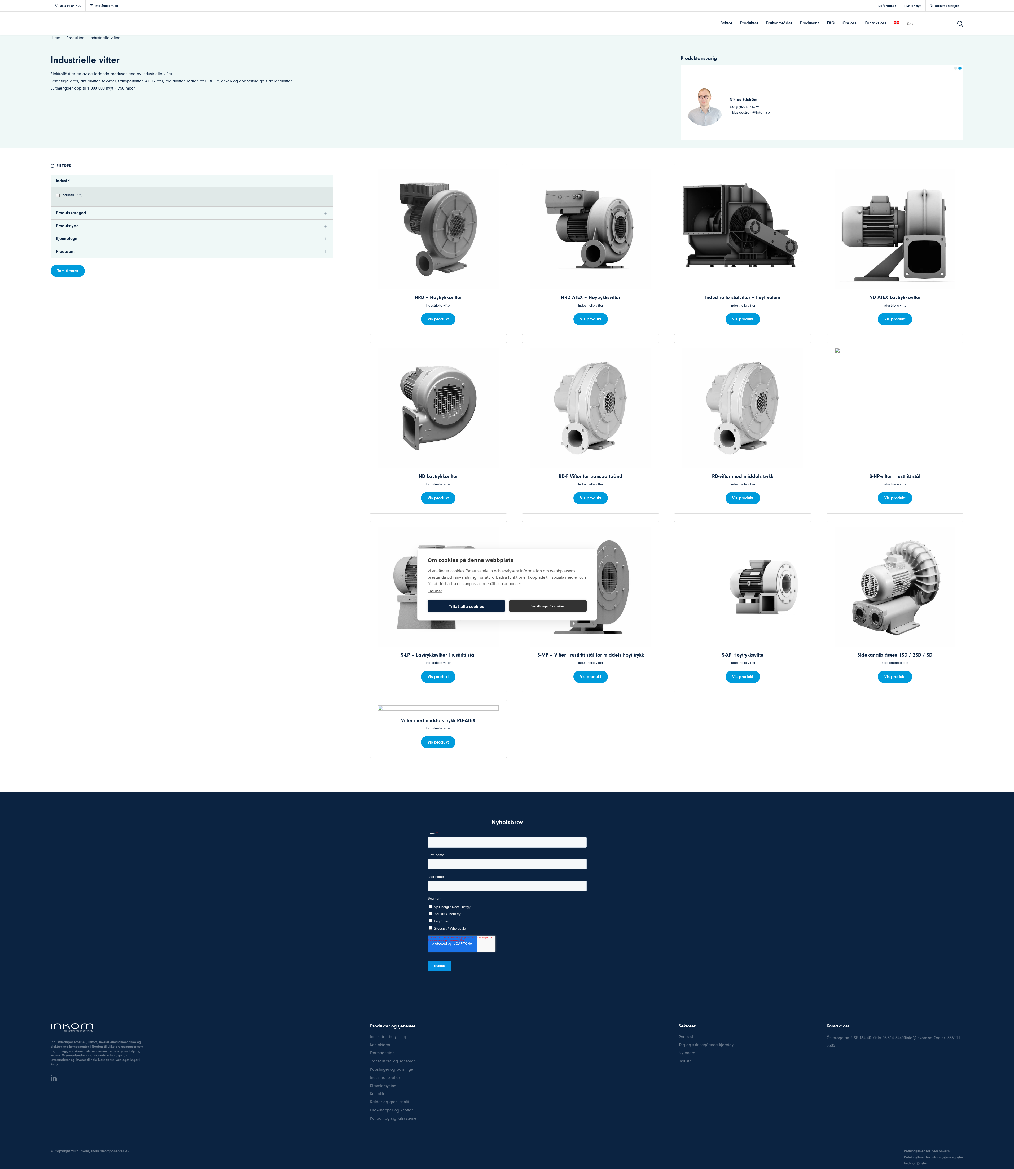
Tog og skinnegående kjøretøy (706, 1045)
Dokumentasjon (947, 6)
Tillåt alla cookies (466, 606)
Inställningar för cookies (547, 606)
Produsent (809, 23)
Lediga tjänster (916, 1163)
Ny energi (687, 1053)
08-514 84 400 (70, 6)
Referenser (887, 6)
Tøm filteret (67, 271)
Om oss (849, 23)
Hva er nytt (912, 6)
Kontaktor (378, 1093)
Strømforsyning (383, 1085)
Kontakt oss (875, 23)
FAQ (831, 23)
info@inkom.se (106, 6)
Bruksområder (779, 23)
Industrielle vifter (385, 1077)
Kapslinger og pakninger (392, 1069)
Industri (685, 1061)
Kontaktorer (380, 1045)
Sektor (726, 23)
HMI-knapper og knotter (391, 1110)
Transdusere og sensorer (392, 1061)
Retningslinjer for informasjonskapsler (933, 1157)
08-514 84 (891, 1037)
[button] (956, 68)
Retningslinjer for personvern (927, 1151)
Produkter (749, 23)
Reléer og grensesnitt (389, 1102)
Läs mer (435, 591)
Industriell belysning (388, 1036)
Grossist (686, 1036)
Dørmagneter (382, 1053)
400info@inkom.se (915, 1037)
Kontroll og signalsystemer (394, 1118)
